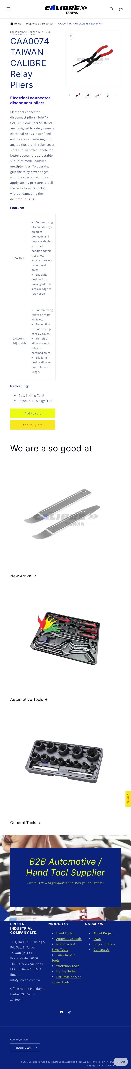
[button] (8, 9)
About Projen (103, 933)
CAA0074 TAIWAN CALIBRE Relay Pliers (80, 23)
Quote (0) (128, 799)
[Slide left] (69, 95)
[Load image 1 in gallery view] (78, 95)
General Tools (23, 822)
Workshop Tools (67, 966)
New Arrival (21, 576)
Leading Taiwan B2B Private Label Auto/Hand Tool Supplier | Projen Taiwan (68, 1061)
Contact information (110, 1065)
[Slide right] (117, 95)
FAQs (97, 938)
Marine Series (66, 971)
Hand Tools (64, 933)
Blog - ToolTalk (104, 944)
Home (17, 23)
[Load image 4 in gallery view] (108, 95)
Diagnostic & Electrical (39, 23)
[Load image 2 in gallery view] (88, 95)
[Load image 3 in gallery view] (98, 95)
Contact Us (65, 894)
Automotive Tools (26, 699)
